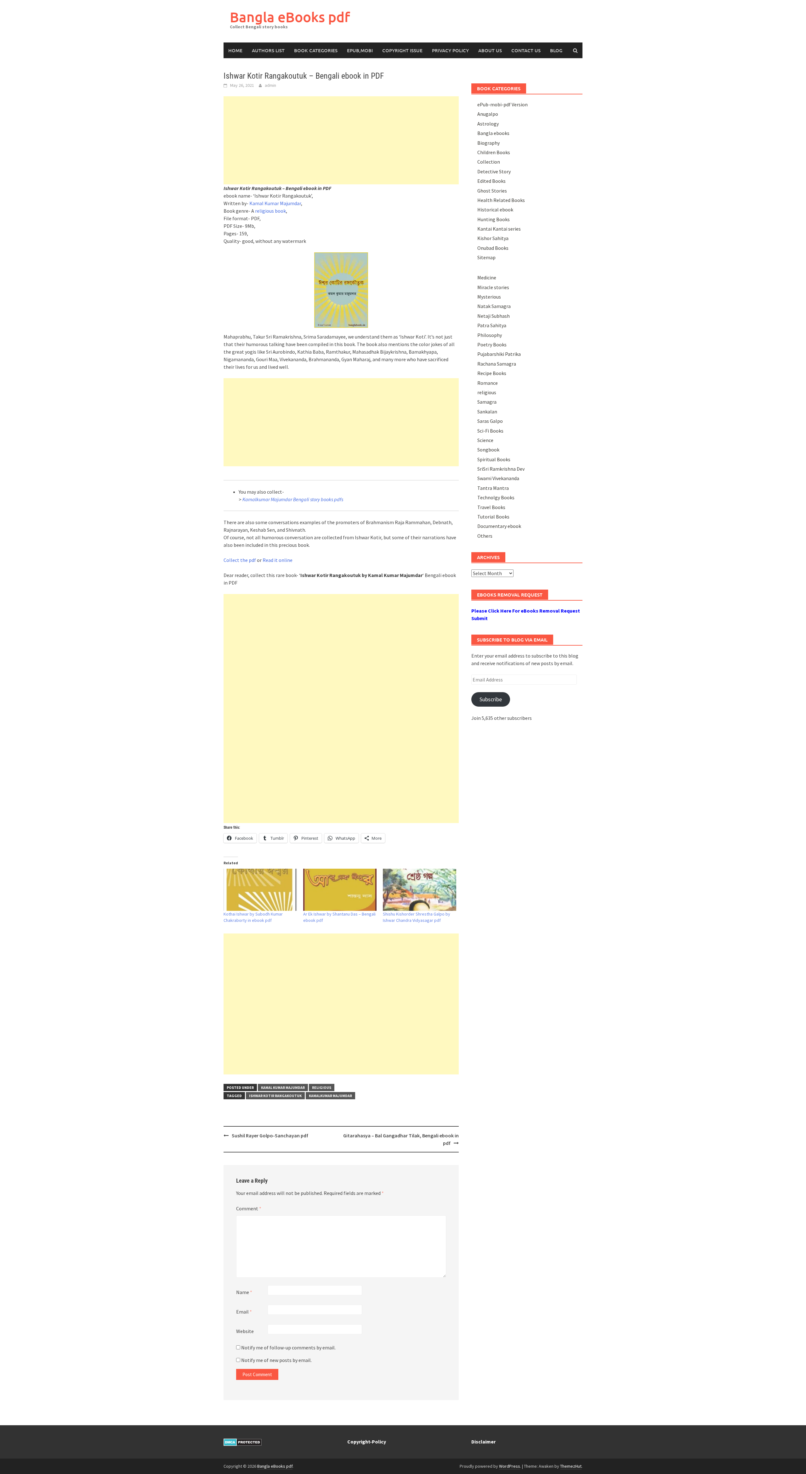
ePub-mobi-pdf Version (502, 104)
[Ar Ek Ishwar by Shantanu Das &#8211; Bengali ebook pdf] (340, 890)
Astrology (488, 123)
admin (270, 85)
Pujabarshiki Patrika (499, 354)
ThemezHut (571, 1466)
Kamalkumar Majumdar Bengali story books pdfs (292, 499)
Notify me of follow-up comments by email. (288, 1347)
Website (245, 1331)
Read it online (277, 560)
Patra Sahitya (491, 325)
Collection (488, 162)
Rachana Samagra (496, 364)
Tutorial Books (493, 516)
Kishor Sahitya (492, 238)
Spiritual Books (493, 459)
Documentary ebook (499, 526)
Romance (487, 383)
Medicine (486, 277)
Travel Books (491, 507)
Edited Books (491, 181)
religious (321, 1087)
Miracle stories (493, 287)
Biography (488, 143)
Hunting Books (493, 219)
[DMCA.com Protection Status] (243, 1441)
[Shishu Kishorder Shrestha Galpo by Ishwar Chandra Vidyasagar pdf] (419, 890)
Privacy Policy (450, 50)
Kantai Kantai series (499, 229)
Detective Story (494, 171)
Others (484, 536)
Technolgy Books (495, 497)
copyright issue (402, 50)
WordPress (509, 1466)
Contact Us (526, 50)
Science (485, 440)
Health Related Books (501, 200)
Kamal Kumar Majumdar (275, 203)
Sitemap (486, 257)
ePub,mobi (360, 50)
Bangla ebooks (493, 133)
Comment (248, 1208)
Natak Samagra (494, 306)
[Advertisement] (341, 140)
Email (244, 1312)
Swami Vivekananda (498, 478)
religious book (270, 211)
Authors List (268, 50)
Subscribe (491, 699)
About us (490, 50)
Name (244, 1292)
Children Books (493, 152)
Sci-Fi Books (490, 431)
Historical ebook (495, 209)
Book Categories (316, 50)
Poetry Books (492, 344)
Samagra (487, 402)
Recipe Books (491, 373)
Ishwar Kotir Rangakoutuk (275, 1095)
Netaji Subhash (493, 316)
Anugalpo (487, 114)
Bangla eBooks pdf (290, 16)
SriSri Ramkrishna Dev (501, 469)
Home (235, 50)
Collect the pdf (240, 560)
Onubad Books (492, 248)
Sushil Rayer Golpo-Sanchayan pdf (270, 1135)
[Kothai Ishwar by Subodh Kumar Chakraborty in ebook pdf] (260, 890)
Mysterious (489, 297)
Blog (556, 50)
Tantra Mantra (493, 488)
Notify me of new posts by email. (276, 1360)
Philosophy (489, 335)
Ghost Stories (492, 191)
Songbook (488, 449)
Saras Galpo (490, 421)
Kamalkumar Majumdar (330, 1095)
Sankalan (487, 411)
